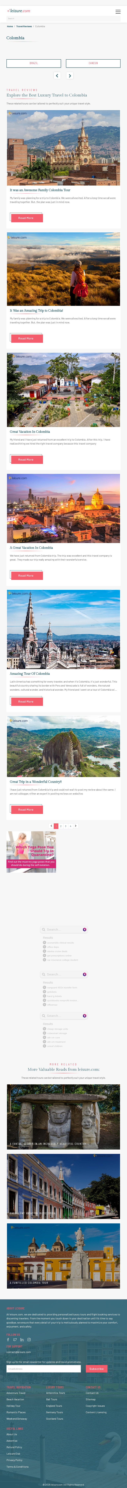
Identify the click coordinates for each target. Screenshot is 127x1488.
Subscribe (96, 1368)
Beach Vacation (15, 1399)
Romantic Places (16, 1412)
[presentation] (57, 75)
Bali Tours (51, 1399)
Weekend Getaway (16, 1418)
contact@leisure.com (18, 1351)
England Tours (54, 1405)
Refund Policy (14, 1447)
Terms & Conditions (17, 1466)
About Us (11, 1434)
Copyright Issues (95, 1405)
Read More (26, 218)
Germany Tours (54, 1412)
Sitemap (91, 1399)
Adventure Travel (15, 1392)
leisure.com (57, 1484)
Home (10, 26)
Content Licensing (96, 1412)
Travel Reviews (24, 26)
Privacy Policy (14, 1460)
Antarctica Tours (55, 1392)
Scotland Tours (54, 1418)
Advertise (11, 1440)
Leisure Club (13, 1453)
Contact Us (92, 1392)
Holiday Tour (13, 1405)
